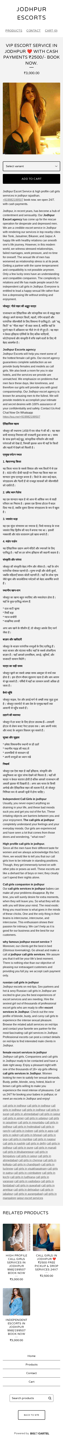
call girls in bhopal (30, 1135)
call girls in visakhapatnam (30, 1168)
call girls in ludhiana (22, 1177)
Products (13, 30)
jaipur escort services (30, 1198)
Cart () (51, 30)
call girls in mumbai (20, 1139)
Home (31, 1356)
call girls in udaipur (36, 1118)
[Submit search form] (50, 1398)
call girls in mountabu (31, 1122)
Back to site (31, 1415)
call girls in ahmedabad (24, 1114)
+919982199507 (13, 199)
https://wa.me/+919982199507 (21, 416)
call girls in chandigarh (26, 1164)
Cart (31, 1381)
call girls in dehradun (26, 1189)
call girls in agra (43, 1130)
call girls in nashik (14, 1143)
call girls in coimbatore (27, 1172)
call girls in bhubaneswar (18, 1151)
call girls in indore (22, 1130)
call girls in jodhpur (14, 1105)
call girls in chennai (30, 1160)
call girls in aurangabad (28, 1193)
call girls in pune (23, 1147)
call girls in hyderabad (26, 1126)
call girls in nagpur (44, 1139)
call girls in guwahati (28, 1185)
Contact (33, 30)
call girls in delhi (36, 1143)
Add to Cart (32, 179)
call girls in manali (45, 1147)
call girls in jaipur (49, 1114)
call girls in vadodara (27, 1181)
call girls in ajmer (13, 1118)
